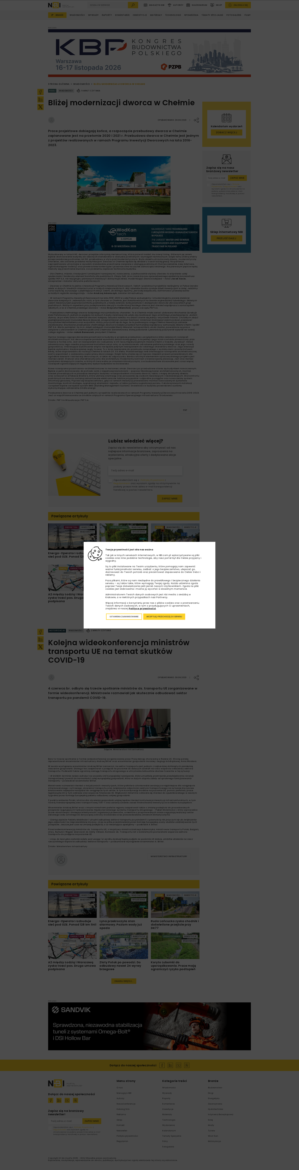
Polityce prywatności (142, 608)
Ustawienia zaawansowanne (124, 616)
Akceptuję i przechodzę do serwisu (164, 616)
